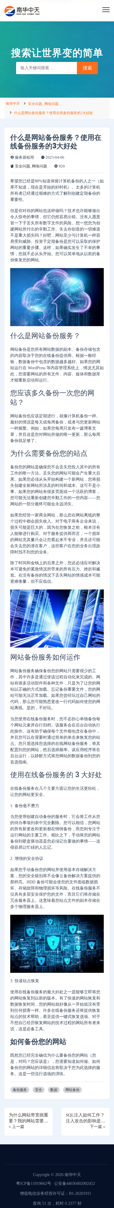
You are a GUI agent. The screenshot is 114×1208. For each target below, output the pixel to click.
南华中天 (13, 103)
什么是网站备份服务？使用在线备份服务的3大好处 (53, 113)
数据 (53, 1090)
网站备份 (72, 1090)
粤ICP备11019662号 (33, 1183)
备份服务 (20, 1090)
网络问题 (51, 104)
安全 (38, 1090)
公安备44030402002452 (74, 1183)
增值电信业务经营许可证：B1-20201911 (55, 1193)
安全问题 (35, 104)
